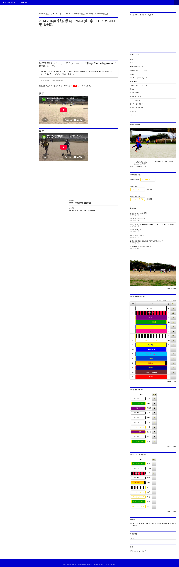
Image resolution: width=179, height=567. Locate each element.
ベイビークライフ (148, 179)
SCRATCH (151, 313)
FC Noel (150, 363)
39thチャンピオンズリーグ (138, 78)
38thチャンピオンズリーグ (138, 85)
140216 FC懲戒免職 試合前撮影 (80, 202)
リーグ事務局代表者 (57, 80)
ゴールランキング (136, 100)
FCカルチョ (151, 345)
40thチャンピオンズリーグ (138, 70)
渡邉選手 (149, 189)
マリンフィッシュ (151, 354)
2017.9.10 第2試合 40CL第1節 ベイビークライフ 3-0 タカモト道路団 (152, 224)
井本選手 (149, 199)
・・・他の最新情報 (171, 288)
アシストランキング (136, 104)
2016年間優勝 (134, 179)
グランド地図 (134, 93)
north (151, 331)
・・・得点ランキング (170, 446)
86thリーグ (133, 74)
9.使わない (62, 14)
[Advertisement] (78, 42)
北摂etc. (151, 358)
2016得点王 (133, 186)
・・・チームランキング (169, 381)
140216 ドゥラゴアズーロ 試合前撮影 (82, 209)
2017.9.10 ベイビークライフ (139, 218)
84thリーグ (133, 89)
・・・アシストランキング (169, 511)
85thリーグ (133, 81)
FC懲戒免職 (151, 349)
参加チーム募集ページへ (138, 166)
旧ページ (133, 115)
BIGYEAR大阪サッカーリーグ (16, 2)
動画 (131, 59)
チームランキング (136, 96)
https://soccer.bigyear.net (101, 63)
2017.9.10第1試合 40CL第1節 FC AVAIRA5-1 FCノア (146, 241)
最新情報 (133, 111)
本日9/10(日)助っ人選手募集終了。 (141, 246)
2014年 (68, 14)
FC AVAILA (151, 308)
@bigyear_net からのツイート (139, 551)
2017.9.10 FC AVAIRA (137, 235)
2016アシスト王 (135, 196)
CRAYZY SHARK (151, 372)
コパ (151, 326)
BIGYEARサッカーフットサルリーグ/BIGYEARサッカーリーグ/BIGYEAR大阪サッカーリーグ (89, 564)
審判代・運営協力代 (136, 107)
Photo (132, 63)
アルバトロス (151, 336)
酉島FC (151, 377)
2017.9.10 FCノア (135, 230)
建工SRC (151, 367)
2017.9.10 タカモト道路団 (138, 213)
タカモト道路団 (151, 322)
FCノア (151, 317)
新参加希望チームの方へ (138, 66)
